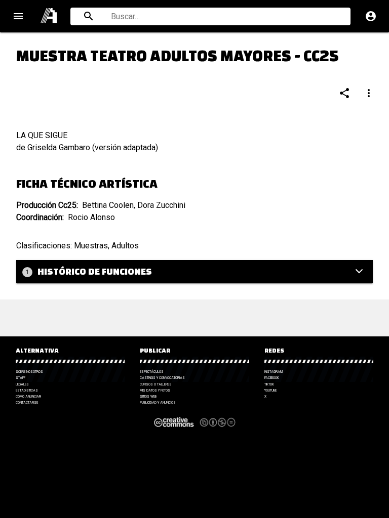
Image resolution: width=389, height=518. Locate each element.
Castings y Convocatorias (162, 378)
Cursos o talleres (156, 384)
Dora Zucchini (161, 205)
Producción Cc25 (46, 205)
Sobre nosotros (29, 372)
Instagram (273, 372)
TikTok (269, 384)
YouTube (270, 390)
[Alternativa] (49, 16)
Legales (22, 384)
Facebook (271, 378)
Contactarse (27, 403)
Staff (20, 378)
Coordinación (39, 217)
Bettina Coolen (108, 205)
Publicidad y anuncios (158, 403)
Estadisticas (27, 390)
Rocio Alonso (91, 217)
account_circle (371, 16)
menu (18, 16)
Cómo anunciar (28, 397)
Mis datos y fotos (155, 390)
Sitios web (148, 397)
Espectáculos (152, 372)
